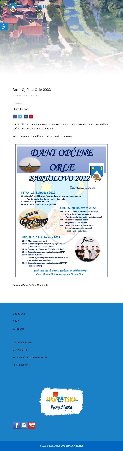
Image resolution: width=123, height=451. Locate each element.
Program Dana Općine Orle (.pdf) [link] (30, 285)
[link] (4, 26)
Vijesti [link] (35, 96)
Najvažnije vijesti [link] (21, 96)
